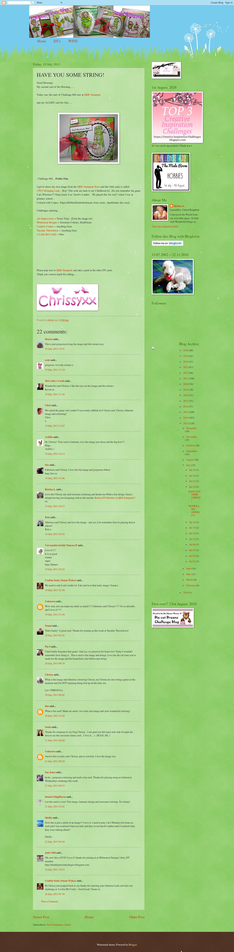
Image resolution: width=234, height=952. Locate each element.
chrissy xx (179, 206)
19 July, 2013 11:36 (55, 394)
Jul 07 (192, 550)
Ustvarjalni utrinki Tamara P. (61, 545)
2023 (186, 367)
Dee (47, 706)
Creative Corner (45, 226)
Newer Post (41, 917)
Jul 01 (192, 561)
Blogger (133, 944)
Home (41, 40)
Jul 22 (192, 481)
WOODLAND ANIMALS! (194, 510)
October (190, 445)
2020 (186, 384)
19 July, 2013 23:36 (55, 614)
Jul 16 (192, 522)
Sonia (48, 727)
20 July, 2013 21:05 (55, 715)
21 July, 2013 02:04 (55, 740)
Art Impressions (45, 218)
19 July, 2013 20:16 (55, 534)
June (188, 568)
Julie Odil (50, 853)
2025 (186, 356)
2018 (186, 395)
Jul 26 (192, 475)
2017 (186, 401)
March (189, 579)
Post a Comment (49, 901)
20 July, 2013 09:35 (55, 663)
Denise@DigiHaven (55, 797)
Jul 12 (192, 539)
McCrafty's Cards (55, 381)
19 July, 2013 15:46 (55, 478)
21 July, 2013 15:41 (55, 806)
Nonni (48, 626)
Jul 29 (192, 470)
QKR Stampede (92, 94)
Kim (47, 517)
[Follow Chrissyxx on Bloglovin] (167, 245)
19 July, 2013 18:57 (55, 506)
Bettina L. (50, 489)
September (191, 451)
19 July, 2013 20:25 (55, 569)
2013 (186, 423)
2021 (186, 378)
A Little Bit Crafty (46, 234)
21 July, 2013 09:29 (55, 761)
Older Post (136, 917)
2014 (186, 417)
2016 (186, 406)
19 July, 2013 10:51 (55, 348)
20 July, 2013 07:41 (55, 635)
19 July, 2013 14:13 (55, 453)
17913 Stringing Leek (48, 190)
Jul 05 (192, 556)
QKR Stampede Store (88, 186)
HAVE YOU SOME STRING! (194, 496)
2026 (186, 350)
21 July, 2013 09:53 (55, 785)
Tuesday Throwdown (47, 230)
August (190, 459)
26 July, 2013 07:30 (55, 894)
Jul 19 (192, 486)
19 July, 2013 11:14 (55, 369)
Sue (47, 465)
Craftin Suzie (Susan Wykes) (60, 580)
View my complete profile (165, 226)
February (191, 585)
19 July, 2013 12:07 (55, 425)
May (188, 574)
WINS (73, 40)
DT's (57, 40)
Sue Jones (50, 772)
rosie (47, 360)
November (191, 436)
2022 (186, 372)
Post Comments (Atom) (59, 924)
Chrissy (49, 674)
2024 (186, 361)
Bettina (98, 497)
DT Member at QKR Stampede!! (118, 497)
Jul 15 (192, 527)
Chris (48, 405)
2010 (186, 592)
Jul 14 (192, 533)
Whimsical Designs (47, 222)
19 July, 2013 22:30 (55, 590)
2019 (186, 389)
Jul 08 (192, 544)
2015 (186, 412)
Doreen (49, 339)
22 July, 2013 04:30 (55, 841)
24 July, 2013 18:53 (55, 869)
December (191, 428)
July (188, 465)
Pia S (47, 646)
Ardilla (49, 437)
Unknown (50, 601)
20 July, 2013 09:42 (55, 695)
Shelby (48, 818)
